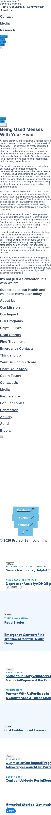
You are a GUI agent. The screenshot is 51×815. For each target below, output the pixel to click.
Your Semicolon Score (18, 362)
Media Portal (33, 780)
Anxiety (6, 417)
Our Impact (9, 314)
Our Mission (10, 307)
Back (8, 615)
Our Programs (11, 321)
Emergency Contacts (17, 348)
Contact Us (9, 382)
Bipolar (6, 430)
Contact (6, 16)
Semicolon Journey (20, 570)
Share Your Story (13, 369)
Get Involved (35, 6)
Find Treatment (12, 342)
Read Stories (10, 335)
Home (4, 6)
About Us (6, 10)
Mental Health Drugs (24, 641)
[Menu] (3, 125)
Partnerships (10, 396)
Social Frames (34, 730)
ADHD (41, 583)
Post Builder (13, 730)
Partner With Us (18, 693)
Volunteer (40, 676)
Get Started (16, 6)
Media (5, 23)
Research (7, 30)
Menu (10, 564)
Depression (9, 410)
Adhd (4, 424)
